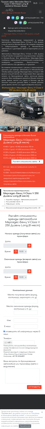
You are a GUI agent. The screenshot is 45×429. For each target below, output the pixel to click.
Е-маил (7, 326)
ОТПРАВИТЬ (34, 387)
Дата (8, 241)
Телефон (7, 338)
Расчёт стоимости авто (25, 162)
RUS (35, 3)
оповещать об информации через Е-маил (22, 333)
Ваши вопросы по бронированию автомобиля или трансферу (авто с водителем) (20, 364)
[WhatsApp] (17, 18)
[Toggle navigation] (40, 12)
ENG (41, 3)
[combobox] (8, 343)
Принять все (25, 426)
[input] (15, 246)
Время (7, 252)
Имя (9, 320)
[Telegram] (13, 18)
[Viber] (8, 18)
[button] (10, 129)
